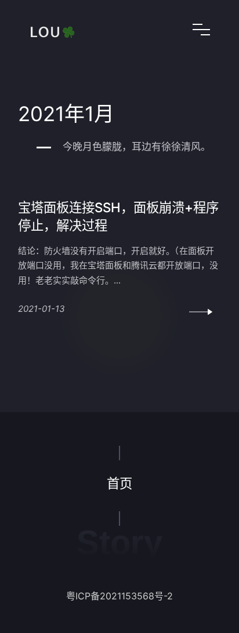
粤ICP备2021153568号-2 (119, 596)
